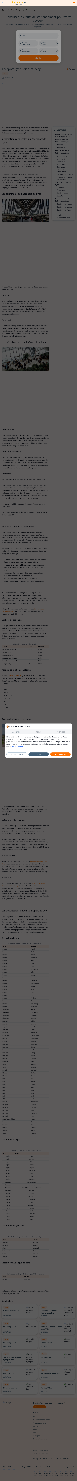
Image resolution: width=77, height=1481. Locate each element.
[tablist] (38, 731)
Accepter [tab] (16, 732)
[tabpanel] (38, 742)
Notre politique (17, 746)
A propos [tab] (61, 732)
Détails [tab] (39, 732)
